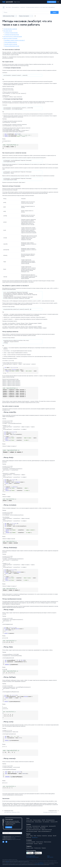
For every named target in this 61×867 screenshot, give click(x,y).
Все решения (34, 837)
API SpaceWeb (42, 827)
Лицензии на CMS (53, 821)
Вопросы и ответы (29, 848)
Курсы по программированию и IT (44, 831)
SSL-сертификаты (46, 821)
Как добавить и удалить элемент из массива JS (14, 40)
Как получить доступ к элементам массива (12, 36)
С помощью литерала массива (11, 32)
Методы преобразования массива (11, 46)
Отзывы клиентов (39, 841)
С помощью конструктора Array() (11, 34)
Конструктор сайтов (30, 821)
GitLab (35, 835)
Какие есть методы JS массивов (10, 38)
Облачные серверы (37, 820)
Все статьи (8, 7)
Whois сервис (29, 826)
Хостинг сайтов (29, 820)
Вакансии (40, 843)
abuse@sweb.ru (41, 862)
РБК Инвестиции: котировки (31, 831)
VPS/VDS (43, 820)
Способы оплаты (37, 848)
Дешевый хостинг (44, 826)
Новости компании (47, 841)
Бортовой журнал (29, 843)
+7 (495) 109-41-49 (6, 838)
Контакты (36, 843)
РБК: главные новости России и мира (33, 829)
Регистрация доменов (50, 820)
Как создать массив (7, 30)
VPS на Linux (28, 837)
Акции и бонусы (36, 827)
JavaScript (22, 7)
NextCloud (39, 835)
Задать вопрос (51, 1)
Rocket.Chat (44, 835)
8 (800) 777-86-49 (6, 839)
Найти (54, 12)
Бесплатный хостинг (36, 826)
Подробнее (8, 827)
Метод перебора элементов (10, 42)
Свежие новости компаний (47, 829)
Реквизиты (44, 848)
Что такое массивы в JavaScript (10, 28)
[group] (35, 16)
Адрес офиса (7, 861)
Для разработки (15, 7)
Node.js (31, 835)
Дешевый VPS (29, 827)
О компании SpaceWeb (30, 841)
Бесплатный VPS (52, 826)
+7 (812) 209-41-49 (6, 836)
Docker (27, 835)
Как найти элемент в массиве (10, 44)
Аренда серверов (38, 821)
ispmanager (50, 835)
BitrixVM (54, 835)
